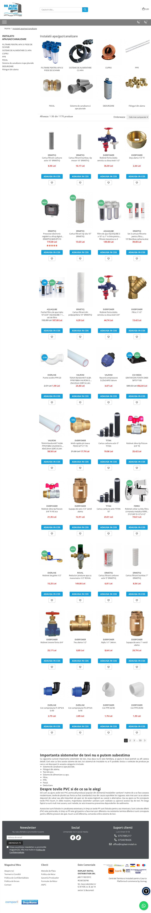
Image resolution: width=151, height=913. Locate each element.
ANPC (43, 884)
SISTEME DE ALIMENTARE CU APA (16, 50)
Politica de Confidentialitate (16, 877)
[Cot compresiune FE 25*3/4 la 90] (80, 689)
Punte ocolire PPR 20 (52, 377)
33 (140, 740)
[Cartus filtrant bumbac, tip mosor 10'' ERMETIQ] (80, 139)
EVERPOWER (108, 155)
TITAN (108, 440)
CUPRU (5, 53)
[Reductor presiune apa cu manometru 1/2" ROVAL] (80, 556)
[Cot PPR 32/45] (108, 689)
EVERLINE (52, 375)
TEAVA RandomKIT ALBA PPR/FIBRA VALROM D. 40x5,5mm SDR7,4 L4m (52, 446)
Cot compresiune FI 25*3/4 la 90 (52, 709)
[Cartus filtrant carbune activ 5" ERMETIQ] (108, 556)
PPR (4, 56)
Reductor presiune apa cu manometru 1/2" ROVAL (80, 576)
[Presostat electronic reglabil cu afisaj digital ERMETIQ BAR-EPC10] (52, 210)
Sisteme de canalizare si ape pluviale (18, 63)
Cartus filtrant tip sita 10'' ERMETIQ (80, 235)
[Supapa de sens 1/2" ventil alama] (80, 490)
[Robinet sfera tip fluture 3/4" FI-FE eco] (52, 490)
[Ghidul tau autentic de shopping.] (11, 902)
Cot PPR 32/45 (108, 708)
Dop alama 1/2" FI (137, 157)
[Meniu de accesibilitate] (146, 891)
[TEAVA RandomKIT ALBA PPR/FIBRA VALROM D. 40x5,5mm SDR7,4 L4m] (52, 425)
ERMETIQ (52, 155)
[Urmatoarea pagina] (145, 740)
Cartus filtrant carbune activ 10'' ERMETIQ (52, 159)
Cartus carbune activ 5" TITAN (109, 444)
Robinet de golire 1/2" (51, 575)
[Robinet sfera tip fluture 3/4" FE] (137, 424)
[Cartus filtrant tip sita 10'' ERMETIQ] (80, 210)
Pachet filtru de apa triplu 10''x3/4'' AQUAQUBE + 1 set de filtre (52, 315)
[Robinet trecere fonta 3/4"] (52, 623)
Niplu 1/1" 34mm (108, 642)
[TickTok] (78, 837)
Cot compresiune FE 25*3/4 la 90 (80, 709)
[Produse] (4, 23)
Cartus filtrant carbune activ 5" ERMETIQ (109, 576)
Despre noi (9, 870)
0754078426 (124, 839)
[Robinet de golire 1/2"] (52, 556)
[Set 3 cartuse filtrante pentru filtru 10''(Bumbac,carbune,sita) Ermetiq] (137, 210)
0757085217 (124, 835)
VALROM (80, 375)
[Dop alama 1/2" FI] (137, 139)
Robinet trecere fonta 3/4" (52, 642)
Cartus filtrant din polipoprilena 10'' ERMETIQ (80, 313)
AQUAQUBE (109, 231)
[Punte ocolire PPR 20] (52, 359)
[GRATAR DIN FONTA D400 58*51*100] (137, 359)
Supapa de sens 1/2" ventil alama (80, 510)
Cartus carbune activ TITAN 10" (108, 510)
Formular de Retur (49, 881)
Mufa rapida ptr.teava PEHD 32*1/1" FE (80, 444)
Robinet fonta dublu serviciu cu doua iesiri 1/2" (108, 159)
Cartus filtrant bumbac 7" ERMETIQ (137, 576)
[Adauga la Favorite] (52, 182)
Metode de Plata (48, 870)
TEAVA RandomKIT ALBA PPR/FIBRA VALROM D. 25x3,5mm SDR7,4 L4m (80, 380)
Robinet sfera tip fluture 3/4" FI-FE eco (51, 510)
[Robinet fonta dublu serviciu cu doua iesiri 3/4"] (108, 287)
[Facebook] (72, 837)
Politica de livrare (11, 881)
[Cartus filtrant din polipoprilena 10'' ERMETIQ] (80, 287)
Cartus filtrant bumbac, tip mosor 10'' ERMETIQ (80, 159)
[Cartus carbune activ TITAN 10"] (108, 490)
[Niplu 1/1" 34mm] (108, 623)
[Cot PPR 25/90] (137, 689)
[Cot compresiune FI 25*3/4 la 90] (52, 689)
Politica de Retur (48, 874)
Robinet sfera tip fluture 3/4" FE (136, 444)
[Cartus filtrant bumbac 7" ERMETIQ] (137, 556)
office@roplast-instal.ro (124, 844)
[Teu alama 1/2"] (80, 623)
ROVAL (80, 572)
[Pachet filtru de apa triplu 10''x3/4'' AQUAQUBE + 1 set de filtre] (52, 287)
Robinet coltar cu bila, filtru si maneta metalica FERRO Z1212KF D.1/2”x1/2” (137, 511)
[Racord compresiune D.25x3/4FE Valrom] (108, 359)
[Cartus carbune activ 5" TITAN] (108, 424)
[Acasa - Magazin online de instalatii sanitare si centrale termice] (17, 9)
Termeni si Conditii (12, 874)
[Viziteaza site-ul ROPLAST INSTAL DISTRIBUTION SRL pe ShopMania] (30, 902)
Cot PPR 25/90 (137, 708)
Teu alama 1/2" (80, 642)
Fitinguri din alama (10, 69)
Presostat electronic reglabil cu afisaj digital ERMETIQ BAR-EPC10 (52, 236)
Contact (7, 884)
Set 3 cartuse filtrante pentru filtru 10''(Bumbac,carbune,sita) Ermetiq (137, 236)
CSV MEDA (136, 375)
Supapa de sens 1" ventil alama (136, 643)
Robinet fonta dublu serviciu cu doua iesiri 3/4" (108, 313)
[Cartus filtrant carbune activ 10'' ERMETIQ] (52, 139)
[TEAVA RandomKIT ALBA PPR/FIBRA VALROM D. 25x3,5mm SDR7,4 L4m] (80, 359)
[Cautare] (85, 9)
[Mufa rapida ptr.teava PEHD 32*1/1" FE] (80, 425)
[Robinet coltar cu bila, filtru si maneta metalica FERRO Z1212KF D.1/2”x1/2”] (137, 490)
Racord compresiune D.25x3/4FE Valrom (109, 379)
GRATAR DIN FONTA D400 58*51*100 (137, 379)
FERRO (137, 506)
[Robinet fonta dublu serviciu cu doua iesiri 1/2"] (108, 139)
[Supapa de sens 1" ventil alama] (137, 623)
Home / (8, 28)
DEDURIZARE (7, 66)
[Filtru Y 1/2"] (137, 287)
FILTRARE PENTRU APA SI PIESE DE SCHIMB (52, 69)
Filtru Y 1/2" (137, 312)
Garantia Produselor (50, 877)
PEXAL (5, 60)
